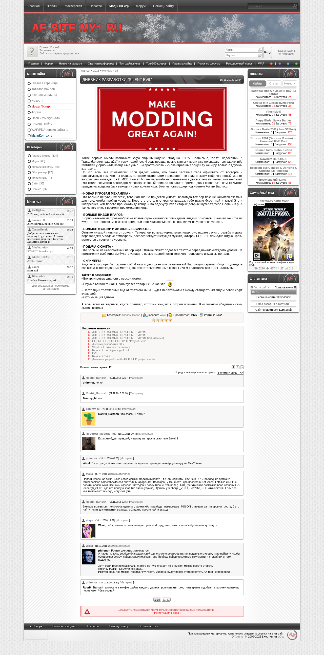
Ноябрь (107, 70)
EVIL (95, 353)
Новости (96, 6)
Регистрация (285, 53)
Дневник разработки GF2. (108, 344)
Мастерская (73, 6)
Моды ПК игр (119, 6)
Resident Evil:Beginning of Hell (110, 350)
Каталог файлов (43, 89)
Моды (35, 161)
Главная (34, 6)
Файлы (52, 6)
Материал (136, 377)
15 (116, 70)
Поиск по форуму (208, 63)
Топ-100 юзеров (156, 63)
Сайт (35, 183)
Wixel (163, 314)
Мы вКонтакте (41, 135)
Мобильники (39, 177)
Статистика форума (101, 63)
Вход (176, 612)
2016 (96, 70)
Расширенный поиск (239, 63)
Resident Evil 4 (101, 356)
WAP (261, 63)
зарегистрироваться (66, 53)
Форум (141, 6)
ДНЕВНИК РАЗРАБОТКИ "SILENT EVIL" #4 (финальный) (128, 338)
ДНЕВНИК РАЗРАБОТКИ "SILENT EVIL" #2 (119, 331)
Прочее (36, 189)
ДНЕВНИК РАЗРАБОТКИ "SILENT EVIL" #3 (119, 334)
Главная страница (44, 83)
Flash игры (92, 626)
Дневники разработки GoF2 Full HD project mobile (123, 359)
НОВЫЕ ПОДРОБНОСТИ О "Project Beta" (119, 341)
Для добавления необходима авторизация (50, 287)
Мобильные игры (42, 166)
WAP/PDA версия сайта (48, 130)
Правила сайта (182, 63)
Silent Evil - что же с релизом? (111, 347)
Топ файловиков (129, 63)
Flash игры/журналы (45, 118)
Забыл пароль (286, 50)
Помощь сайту (163, 6)
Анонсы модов (41, 155)
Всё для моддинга (44, 95)
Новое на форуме (70, 63)
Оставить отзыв (148, 626)
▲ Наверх (35, 626)
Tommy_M (240, 636)
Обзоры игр (39, 172)
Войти (43, 53)
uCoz (281, 636)
